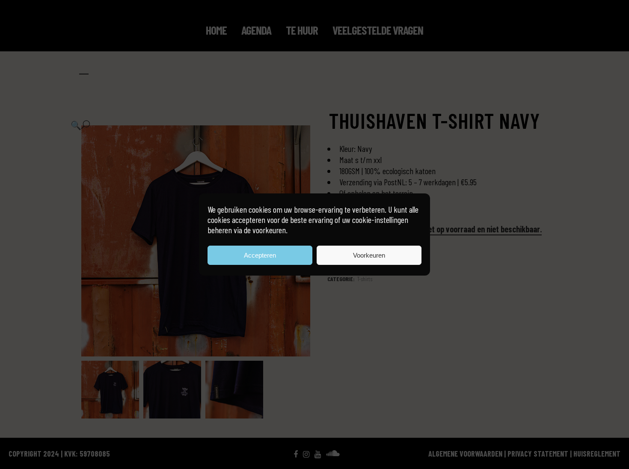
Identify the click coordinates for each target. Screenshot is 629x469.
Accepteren (260, 255)
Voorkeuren (369, 255)
